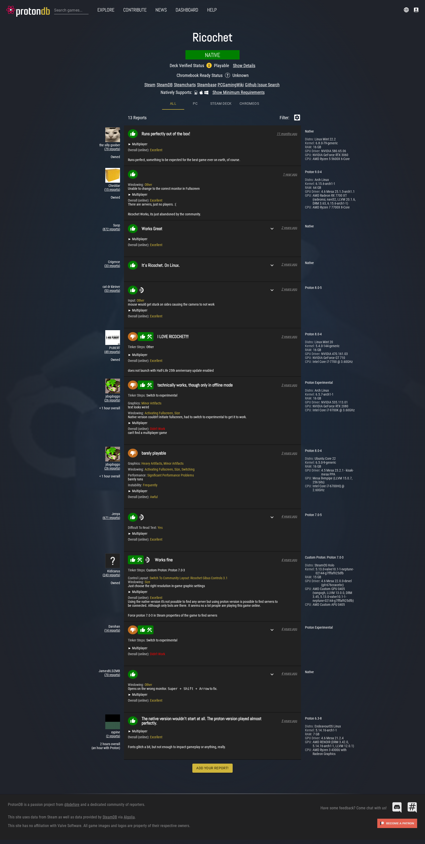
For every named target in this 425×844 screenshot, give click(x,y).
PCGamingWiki (231, 84)
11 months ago (287, 134)
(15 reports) (112, 190)
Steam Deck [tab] (221, 103)
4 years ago (289, 516)
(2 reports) (113, 736)
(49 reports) (112, 352)
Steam (149, 84)
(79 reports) (112, 149)
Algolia (129, 817)
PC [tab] (195, 103)
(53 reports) (112, 291)
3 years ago (289, 337)
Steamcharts (185, 84)
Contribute (135, 10)
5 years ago (289, 721)
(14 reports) (112, 630)
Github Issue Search (262, 84)
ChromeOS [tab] (249, 103)
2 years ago (289, 228)
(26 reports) (112, 400)
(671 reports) (111, 518)
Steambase (206, 84)
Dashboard (187, 10)
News (161, 10)
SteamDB (165, 84)
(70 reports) (112, 675)
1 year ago (290, 174)
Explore (105, 10)
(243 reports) (111, 575)
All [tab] (173, 103)
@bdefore (71, 804)
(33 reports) (112, 266)
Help (212, 10)
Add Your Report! (212, 768)
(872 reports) (111, 229)
